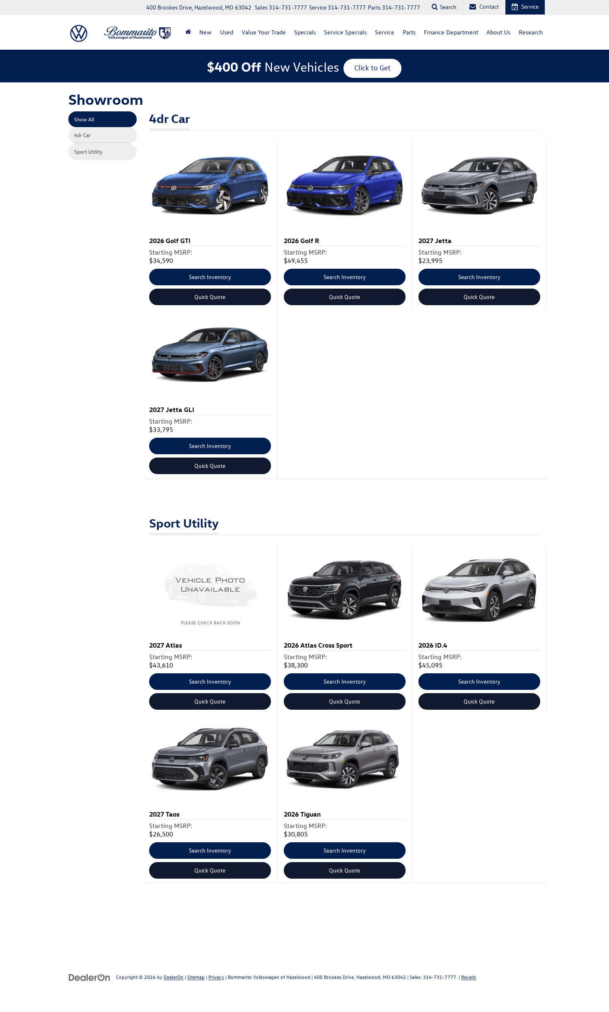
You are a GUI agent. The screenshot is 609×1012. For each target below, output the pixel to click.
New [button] (205, 32)
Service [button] (384, 32)
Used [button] (226, 32)
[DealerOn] (89, 977)
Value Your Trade (264, 32)
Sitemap (196, 976)
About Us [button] (498, 32)
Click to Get (372, 67)
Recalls (468, 976)
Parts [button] (409, 32)
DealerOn (174, 976)
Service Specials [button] (345, 32)
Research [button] (531, 32)
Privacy (216, 976)
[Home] (188, 32)
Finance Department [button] (451, 32)
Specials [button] (305, 32)
